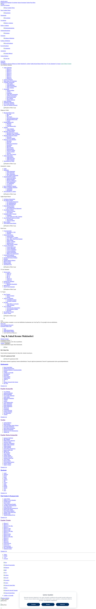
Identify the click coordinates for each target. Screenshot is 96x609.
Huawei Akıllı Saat (8, 450)
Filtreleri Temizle (5, 339)
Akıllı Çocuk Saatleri (12, 86)
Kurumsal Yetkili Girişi (6, 326)
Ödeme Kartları (7, 263)
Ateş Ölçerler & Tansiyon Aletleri (12, 218)
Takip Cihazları (10, 87)
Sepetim (3, 62)
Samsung (6, 474)
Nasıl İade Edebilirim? (9, 426)
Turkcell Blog (7, 378)
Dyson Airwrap (7, 543)
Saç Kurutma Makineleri (12, 201)
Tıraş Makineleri (10, 207)
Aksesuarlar (6, 89)
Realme (5, 486)
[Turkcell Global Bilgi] (48, 585)
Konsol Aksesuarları (11, 252)
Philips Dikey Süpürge (9, 444)
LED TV (9, 274)
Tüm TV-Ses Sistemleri (9, 286)
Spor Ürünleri (7, 294)
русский (6, 558)
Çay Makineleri (10, 183)
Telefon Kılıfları (10, 90)
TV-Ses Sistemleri (51, 63)
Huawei (5, 479)
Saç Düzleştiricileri (11, 204)
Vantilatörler (9, 188)
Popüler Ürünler (6, 520)
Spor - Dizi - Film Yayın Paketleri (14, 239)
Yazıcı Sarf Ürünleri (11, 154)
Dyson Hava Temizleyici (9, 448)
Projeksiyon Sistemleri (9, 281)
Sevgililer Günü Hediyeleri (10, 505)
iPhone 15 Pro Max (8, 531)
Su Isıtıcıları (9, 184)
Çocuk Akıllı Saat (8, 410)
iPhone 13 (9, 74)
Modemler (9, 137)
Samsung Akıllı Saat (8, 458)
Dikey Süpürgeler (11, 174)
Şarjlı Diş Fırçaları (11, 211)
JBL (5, 481)
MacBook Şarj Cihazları (12, 133)
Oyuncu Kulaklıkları (11, 249)
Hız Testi (6, 383)
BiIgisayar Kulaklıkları (12, 143)
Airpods (5, 414)
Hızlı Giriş (3, 323)
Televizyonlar (7, 272)
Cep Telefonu (7, 391)
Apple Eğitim (7, 498)
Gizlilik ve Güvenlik (8, 372)
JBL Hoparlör (7, 452)
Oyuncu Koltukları (11, 251)
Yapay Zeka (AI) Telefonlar (10, 81)
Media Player (7, 285)
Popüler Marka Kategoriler (9, 435)
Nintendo (9, 233)
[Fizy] (48, 562)
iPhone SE (9, 78)
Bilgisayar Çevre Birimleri (10, 139)
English (5, 556)
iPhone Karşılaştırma (8, 429)
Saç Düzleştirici (7, 413)
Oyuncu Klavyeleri (11, 247)
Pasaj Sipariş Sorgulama (9, 428)
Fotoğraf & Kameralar (9, 255)
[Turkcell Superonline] (48, 565)
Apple (5, 473)
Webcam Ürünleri (11, 150)
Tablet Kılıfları (10, 157)
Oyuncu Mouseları (11, 248)
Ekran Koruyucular (11, 97)
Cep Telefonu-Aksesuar (6, 63)
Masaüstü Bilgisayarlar (9, 112)
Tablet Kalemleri (10, 159)
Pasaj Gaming (7, 376)
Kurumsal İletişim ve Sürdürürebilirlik (13, 370)
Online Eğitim (10, 240)
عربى (5, 557)
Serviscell (9, 310)
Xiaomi (5, 487)
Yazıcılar (9, 153)
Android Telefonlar (8, 79)
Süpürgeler (6, 170)
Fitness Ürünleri (10, 295)
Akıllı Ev (6, 379)
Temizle (2, 343)
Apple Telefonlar (8, 67)
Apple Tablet (7, 454)
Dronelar (6, 259)
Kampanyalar (4, 2)
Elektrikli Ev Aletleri (25, 63)
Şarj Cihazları (10, 98)
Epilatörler (9, 215)
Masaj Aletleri (7, 222)
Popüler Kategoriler (7, 388)
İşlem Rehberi (7, 424)
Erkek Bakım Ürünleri (9, 205)
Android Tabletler (11, 130)
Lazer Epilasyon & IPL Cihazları (14, 216)
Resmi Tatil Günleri (8, 509)
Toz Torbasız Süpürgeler (12, 175)
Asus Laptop (7, 459)
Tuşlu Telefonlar (7, 101)
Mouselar (9, 146)
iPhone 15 (9, 71)
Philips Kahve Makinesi (9, 440)
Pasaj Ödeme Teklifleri (9, 511)
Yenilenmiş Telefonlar (9, 102)
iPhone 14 (9, 73)
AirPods (8, 91)
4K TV (8, 276)
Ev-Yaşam (58, 63)
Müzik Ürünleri (7, 261)
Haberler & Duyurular (9, 368)
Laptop (5, 401)
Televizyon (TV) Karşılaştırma (11, 430)
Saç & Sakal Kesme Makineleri (14, 208)
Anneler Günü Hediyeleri (10, 512)
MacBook (9, 123)
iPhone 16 (9, 70)
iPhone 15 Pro (7, 530)
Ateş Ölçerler (10, 219)
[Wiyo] (48, 588)
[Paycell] (48, 577)
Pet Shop (6, 302)
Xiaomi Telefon (7, 455)
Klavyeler (9, 142)
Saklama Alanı (10, 243)
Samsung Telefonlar (8, 438)
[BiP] (48, 570)
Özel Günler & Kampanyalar (10, 496)
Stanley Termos (7, 464)
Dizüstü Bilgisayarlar (9, 122)
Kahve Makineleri (11, 182)
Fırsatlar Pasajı (7, 501)
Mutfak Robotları (11, 179)
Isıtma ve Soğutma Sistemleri (10, 187)
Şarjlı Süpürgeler (11, 172)
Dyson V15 (6, 544)
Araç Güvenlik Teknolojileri (13, 307)
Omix (5, 483)
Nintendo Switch (8, 548)
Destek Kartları (10, 236)
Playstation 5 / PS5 (11, 232)
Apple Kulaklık (7, 447)
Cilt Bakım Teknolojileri (9, 199)
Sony (5, 490)
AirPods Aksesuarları (12, 95)
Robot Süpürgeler (11, 171)
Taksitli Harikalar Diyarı (9, 515)
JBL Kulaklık (7, 439)
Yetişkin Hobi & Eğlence (9, 260)
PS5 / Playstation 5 (8, 547)
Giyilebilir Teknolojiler (9, 82)
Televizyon (6, 407)
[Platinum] (48, 567)
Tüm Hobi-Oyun (8, 264)
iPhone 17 (9, 69)
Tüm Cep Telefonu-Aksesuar (10, 105)
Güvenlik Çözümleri (11, 301)
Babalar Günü (7, 513)
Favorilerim (14, 2)
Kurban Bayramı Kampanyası (11, 508)
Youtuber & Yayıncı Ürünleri (10, 257)
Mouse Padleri (10, 147)
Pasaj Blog (32, 2)
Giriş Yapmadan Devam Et (7, 325)
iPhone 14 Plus (7, 534)
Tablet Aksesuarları (8, 155)
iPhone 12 (9, 75)
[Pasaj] (2, 4)
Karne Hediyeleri (8, 507)
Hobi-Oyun (43, 63)
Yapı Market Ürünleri (9, 311)
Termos (8, 297)
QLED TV (9, 280)
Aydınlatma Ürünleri (11, 299)
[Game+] (48, 583)
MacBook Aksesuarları (9, 131)
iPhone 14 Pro (7, 535)
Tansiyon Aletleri (11, 220)
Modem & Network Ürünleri (10, 135)
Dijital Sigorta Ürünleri (12, 244)
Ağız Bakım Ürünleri (9, 209)
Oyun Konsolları (8, 231)
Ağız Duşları (10, 212)
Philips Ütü (6, 451)
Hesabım (7, 5)
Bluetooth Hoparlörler (12, 284)
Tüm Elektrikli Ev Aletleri (10, 191)
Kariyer (5, 371)
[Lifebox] (48, 575)
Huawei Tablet (7, 460)
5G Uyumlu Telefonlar (9, 103)
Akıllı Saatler (10, 83)
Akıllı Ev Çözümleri (8, 298)
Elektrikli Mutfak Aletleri (9, 176)
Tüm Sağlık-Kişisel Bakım (10, 223)
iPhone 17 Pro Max (8, 526)
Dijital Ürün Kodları (8, 235)
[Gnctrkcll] (48, 580)
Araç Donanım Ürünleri (12, 309)
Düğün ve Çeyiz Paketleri (10, 500)
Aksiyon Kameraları (11, 256)
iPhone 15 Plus (7, 528)
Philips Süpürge (7, 446)
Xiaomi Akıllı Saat (8, 456)
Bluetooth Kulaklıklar (9, 398)
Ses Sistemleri (7, 282)
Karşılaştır (7, 343)
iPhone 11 (9, 77)
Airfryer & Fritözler (11, 178)
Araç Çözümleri (7, 306)
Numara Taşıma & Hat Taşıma (11, 382)
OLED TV (9, 278)
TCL (5, 489)
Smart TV (9, 273)
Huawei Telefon (7, 463)
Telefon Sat (6, 432)
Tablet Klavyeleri (11, 158)
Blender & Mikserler (11, 180)
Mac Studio (9, 116)
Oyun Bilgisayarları (11, 126)
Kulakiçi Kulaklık (8, 411)
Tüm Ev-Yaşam (7, 313)
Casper (5, 478)
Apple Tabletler (10, 129)
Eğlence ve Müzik (11, 241)
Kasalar (8, 120)
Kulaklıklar (9, 93)
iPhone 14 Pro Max (8, 536)
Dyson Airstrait (7, 546)
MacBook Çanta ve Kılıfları (13, 134)
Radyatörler (9, 190)
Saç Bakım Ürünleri (8, 200)
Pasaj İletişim (7, 374)
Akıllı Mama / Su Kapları (13, 303)
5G (4, 380)
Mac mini (9, 114)
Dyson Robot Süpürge (9, 462)
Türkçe (5, 554)
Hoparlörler (9, 145)
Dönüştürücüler (10, 149)
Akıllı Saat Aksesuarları (12, 94)
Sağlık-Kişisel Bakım (36, 63)
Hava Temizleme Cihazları (10, 186)
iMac (8, 115)
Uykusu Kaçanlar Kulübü (10, 504)
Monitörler (9, 141)
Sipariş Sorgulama (22, 2)
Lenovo (5, 482)
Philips (5, 485)
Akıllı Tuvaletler (10, 305)
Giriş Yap (3, 5)
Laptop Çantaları (11, 151)
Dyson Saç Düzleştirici (9, 443)
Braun (5, 477)
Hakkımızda (4, 364)
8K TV (8, 277)
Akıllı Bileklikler (11, 85)
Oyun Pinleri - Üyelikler (12, 237)
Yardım (28, 2)
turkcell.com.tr (4, 1)
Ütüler (5, 168)
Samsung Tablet (7, 442)
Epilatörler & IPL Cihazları (10, 214)
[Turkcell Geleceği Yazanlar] (48, 590)
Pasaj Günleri (7, 502)
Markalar (9, 2)
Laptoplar (9, 124)
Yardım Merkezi (7, 422)
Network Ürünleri (11, 138)
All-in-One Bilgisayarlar (12, 118)
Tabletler (6, 127)
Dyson (5, 475)
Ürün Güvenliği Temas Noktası (11, 425)
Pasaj (5, 328)
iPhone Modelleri (8, 394)
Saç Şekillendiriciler (11, 203)
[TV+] (48, 572)
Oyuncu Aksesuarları (9, 245)
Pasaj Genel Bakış (8, 367)
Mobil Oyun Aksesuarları (13, 253)
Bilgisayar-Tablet (16, 63)
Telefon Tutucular (11, 99)
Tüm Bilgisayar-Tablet (9, 161)
